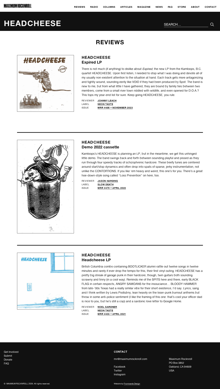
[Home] (17, 6)
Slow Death (106, 184)
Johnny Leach (107, 100)
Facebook (119, 366)
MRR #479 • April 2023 (112, 188)
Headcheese (96, 57)
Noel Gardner (107, 306)
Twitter (118, 370)
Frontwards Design (132, 384)
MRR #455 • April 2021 (112, 314)
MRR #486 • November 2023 (115, 107)
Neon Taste (105, 104)
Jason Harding (108, 180)
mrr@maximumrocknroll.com (130, 359)
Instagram (119, 374)
